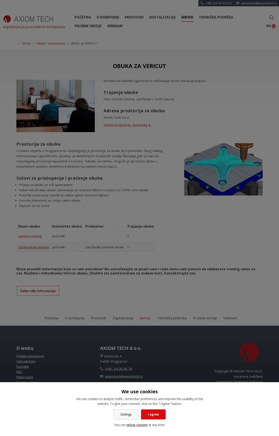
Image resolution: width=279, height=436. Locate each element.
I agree (153, 414)
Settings (126, 414)
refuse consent (137, 425)
